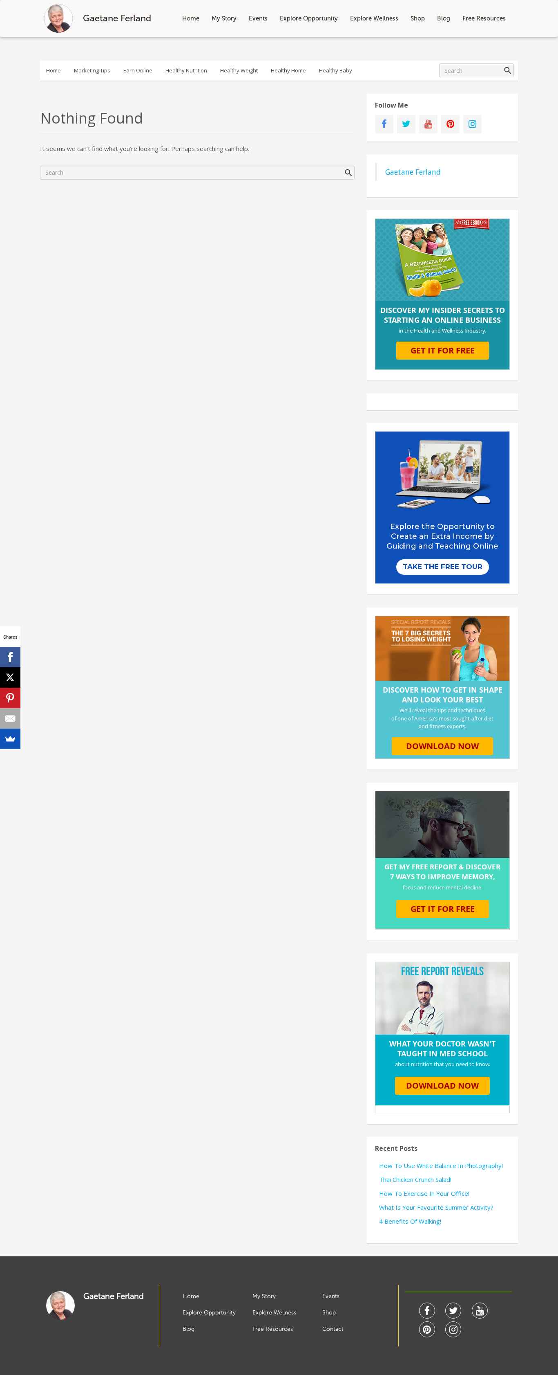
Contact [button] (333, 1328)
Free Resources (484, 18)
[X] (10, 677)
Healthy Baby (335, 70)
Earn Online (137, 70)
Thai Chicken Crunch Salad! (415, 1179)
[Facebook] (10, 657)
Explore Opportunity (309, 18)
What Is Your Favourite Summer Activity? (436, 1207)
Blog (443, 18)
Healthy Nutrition (186, 70)
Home (190, 18)
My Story (224, 18)
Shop (418, 18)
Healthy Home (288, 70)
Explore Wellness (374, 18)
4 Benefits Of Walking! (410, 1221)
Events (258, 18)
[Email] (10, 718)
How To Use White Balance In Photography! (441, 1165)
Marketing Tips (92, 70)
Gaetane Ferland (413, 172)
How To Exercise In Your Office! (424, 1193)
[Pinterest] (10, 698)
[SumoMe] (10, 739)
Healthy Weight (239, 70)
